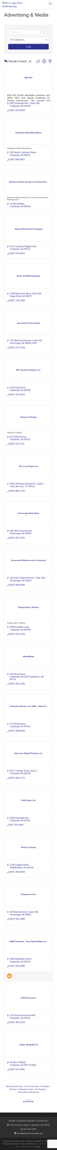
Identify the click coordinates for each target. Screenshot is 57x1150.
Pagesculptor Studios (16, 623)
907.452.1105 (29, 1129)
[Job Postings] (9, 978)
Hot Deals (45, 1086)
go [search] (29, 46)
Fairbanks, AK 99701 (30, 1125)
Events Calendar (31, 1086)
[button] (5, 61)
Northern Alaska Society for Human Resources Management (27, 198)
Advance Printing (14, 432)
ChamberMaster (26, 1147)
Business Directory (14, 1086)
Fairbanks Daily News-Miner (19, 148)
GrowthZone (40, 1144)
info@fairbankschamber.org (29, 1133)
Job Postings (40, 1089)
